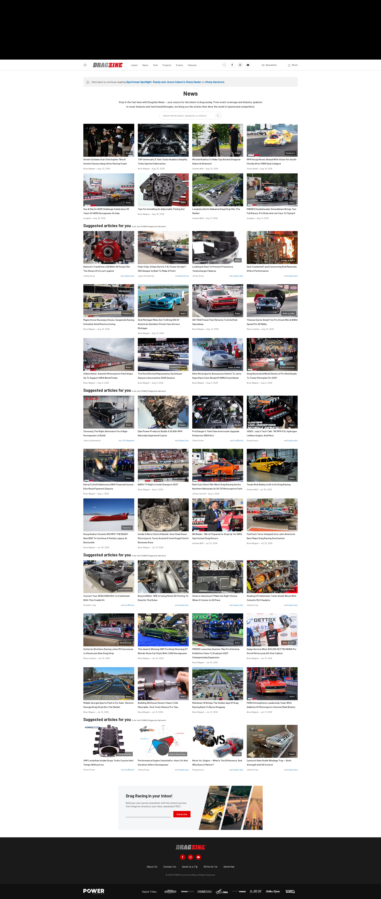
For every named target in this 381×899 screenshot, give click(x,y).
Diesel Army (183, 276)
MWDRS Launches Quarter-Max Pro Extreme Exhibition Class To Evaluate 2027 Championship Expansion (215, 653)
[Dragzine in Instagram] (190, 857)
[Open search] (224, 64)
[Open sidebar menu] (85, 65)
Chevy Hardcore (214, 82)
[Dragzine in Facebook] (182, 857)
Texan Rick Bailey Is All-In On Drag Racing (269, 484)
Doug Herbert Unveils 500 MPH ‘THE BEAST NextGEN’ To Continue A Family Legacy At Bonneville (105, 538)
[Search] (218, 115)
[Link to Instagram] (240, 65)
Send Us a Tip (190, 866)
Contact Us (169, 866)
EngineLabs (129, 276)
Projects (167, 65)
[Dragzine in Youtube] (198, 857)
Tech (155, 65)
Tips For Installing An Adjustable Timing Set (161, 209)
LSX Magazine (128, 440)
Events (179, 65)
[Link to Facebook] (232, 65)
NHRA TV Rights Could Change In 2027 (158, 484)
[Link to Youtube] (248, 65)
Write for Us (210, 866)
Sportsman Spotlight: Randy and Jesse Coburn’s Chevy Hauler (163, 82)
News (145, 65)
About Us (152, 866)
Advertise (228, 866)
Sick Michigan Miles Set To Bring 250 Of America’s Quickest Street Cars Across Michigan (159, 324)
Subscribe (182, 814)
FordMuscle (238, 440)
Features (192, 65)
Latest (134, 65)
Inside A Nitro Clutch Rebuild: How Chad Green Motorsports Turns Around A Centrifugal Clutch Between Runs (163, 538)
